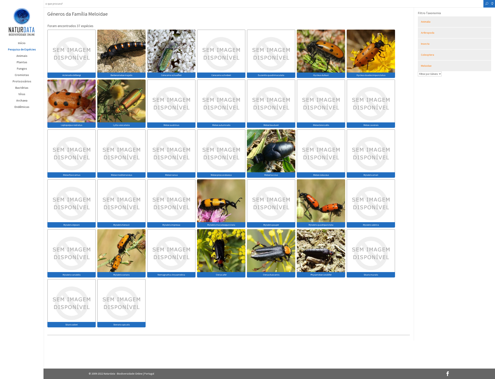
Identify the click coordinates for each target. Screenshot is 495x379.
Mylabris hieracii (121, 224)
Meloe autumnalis (221, 125)
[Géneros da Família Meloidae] (71, 53)
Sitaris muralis (371, 274)
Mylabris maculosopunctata (221, 224)
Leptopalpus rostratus (71, 125)
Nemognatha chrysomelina (171, 274)
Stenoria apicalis (121, 324)
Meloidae (426, 65)
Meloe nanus (171, 174)
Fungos (22, 68)
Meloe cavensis (371, 125)
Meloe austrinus (171, 125)
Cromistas (22, 75)
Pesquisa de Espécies (22, 49)
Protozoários (22, 81)
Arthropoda (427, 32)
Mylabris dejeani (71, 224)
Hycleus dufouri (321, 75)
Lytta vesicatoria (121, 125)
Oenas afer (221, 274)
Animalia (425, 21)
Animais (21, 56)
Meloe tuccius (271, 174)
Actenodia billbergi (71, 75)
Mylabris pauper (271, 224)
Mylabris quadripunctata (321, 224)
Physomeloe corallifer (321, 274)
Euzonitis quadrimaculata (271, 75)
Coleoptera (427, 54)
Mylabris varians (121, 274)
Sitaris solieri (71, 324)
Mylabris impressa (171, 224)
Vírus (21, 94)
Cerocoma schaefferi (171, 75)
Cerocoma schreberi (221, 75)
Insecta (425, 43)
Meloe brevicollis (321, 125)
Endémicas (22, 107)
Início (22, 43)
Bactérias (21, 88)
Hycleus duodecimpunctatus (371, 75)
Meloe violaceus (321, 174)
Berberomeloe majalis (121, 75)
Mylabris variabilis (71, 274)
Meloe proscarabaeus (221, 174)
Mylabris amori (371, 174)
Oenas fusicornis (271, 274)
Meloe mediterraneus (121, 174)
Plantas (22, 62)
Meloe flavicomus (71, 174)
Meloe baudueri (271, 125)
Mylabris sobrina (371, 224)
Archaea (21, 100)
